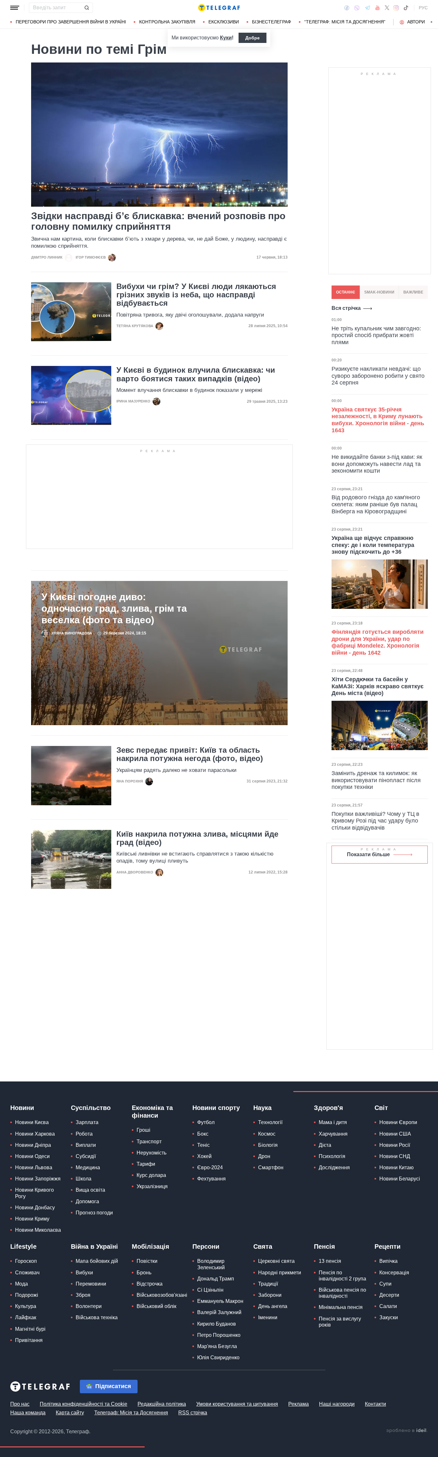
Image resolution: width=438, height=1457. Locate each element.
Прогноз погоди (94, 1212)
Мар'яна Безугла (217, 1346)
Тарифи (146, 1164)
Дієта (325, 1145)
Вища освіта (90, 1190)
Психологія (332, 1156)
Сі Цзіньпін (210, 1290)
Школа (83, 1178)
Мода (21, 1284)
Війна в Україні (94, 1246)
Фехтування (211, 1178)
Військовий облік (156, 1306)
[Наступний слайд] (431, 22)
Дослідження (334, 1167)
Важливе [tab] (413, 292)
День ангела (272, 1306)
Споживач (27, 1272)
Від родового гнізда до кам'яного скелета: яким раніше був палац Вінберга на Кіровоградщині (376, 504)
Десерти (389, 1295)
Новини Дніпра (33, 1145)
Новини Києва (32, 1122)
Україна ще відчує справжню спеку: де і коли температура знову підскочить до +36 (373, 545)
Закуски (388, 1317)
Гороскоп (26, 1261)
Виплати (86, 1145)
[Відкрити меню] (14, 7)
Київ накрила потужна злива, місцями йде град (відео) (197, 838)
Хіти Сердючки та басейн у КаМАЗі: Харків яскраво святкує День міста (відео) (378, 686)
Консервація (394, 1272)
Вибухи (84, 1272)
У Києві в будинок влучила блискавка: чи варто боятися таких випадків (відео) (195, 374)
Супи (385, 1284)
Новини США (395, 1134)
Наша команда (28, 1412)
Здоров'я (328, 1107)
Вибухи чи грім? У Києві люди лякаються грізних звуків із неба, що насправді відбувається (196, 295)
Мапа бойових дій (97, 1261)
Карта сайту (70, 1412)
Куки (226, 37)
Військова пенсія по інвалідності (342, 1293)
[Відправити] (86, 8)
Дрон (264, 1156)
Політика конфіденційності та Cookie (83, 1404)
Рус (423, 7)
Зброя (83, 1295)
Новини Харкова (35, 1134)
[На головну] (219, 7)
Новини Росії (394, 1145)
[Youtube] (378, 8)
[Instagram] (396, 7)
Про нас (19, 1404)
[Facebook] (346, 7)
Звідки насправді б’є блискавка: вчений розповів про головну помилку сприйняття (158, 221)
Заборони (270, 1295)
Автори (416, 21)
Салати (388, 1306)
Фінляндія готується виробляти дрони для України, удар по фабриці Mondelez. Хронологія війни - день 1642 (378, 642)
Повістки (147, 1261)
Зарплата (87, 1122)
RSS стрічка (192, 1412)
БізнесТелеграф (271, 21)
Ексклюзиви (223, 21)
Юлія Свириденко (218, 1357)
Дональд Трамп (215, 1278)
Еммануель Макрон (220, 1301)
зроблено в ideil (407, 1430)
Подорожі (26, 1295)
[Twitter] (387, 8)
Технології (270, 1122)
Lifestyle (23, 1246)
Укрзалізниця (152, 1186)
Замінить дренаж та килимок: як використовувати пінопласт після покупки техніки (376, 780)
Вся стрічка (346, 308)
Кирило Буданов (216, 1324)
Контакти (375, 1404)
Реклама (298, 1404)
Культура (25, 1306)
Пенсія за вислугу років (340, 1322)
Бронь (144, 1272)
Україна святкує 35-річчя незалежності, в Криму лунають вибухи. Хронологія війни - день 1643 (378, 420)
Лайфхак (25, 1317)
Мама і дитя (333, 1122)
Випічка (388, 1261)
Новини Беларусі (399, 1178)
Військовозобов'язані (162, 1295)
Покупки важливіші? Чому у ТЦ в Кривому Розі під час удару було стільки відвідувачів (375, 821)
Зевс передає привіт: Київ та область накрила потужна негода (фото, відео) (189, 754)
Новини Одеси (32, 1156)
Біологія (268, 1145)
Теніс (203, 1145)
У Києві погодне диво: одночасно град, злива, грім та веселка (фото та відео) (114, 608)
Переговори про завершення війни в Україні (71, 21)
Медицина (88, 1167)
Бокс (202, 1134)
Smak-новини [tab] (379, 292)
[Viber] (356, 8)
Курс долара (151, 1175)
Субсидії (86, 1156)
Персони (205, 1246)
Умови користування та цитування (237, 1404)
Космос (266, 1134)
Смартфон (270, 1167)
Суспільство (91, 1107)
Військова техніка (97, 1317)
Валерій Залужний (219, 1312)
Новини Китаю (396, 1167)
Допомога (87, 1201)
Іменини (267, 1317)
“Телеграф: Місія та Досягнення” (344, 21)
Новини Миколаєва (38, 1230)
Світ (381, 1107)
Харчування (333, 1134)
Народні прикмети (279, 1272)
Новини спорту (216, 1107)
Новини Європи (398, 1122)
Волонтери (89, 1306)
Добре (252, 37)
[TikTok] (406, 8)
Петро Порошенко (218, 1335)
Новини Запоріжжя (38, 1178)
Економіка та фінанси (152, 1111)
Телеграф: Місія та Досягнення (131, 1412)
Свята (262, 1246)
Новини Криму (32, 1218)
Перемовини (91, 1284)
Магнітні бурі (30, 1329)
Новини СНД (394, 1156)
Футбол (206, 1122)
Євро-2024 (210, 1167)
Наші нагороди (337, 1404)
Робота (84, 1134)
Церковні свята (276, 1261)
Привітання (29, 1340)
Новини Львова (33, 1167)
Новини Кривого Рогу (34, 1193)
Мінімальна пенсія (341, 1307)
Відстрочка (150, 1284)
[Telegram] (367, 7)
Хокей (204, 1156)
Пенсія (324, 1246)
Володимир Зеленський (211, 1264)
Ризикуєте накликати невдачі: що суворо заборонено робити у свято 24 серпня (378, 376)
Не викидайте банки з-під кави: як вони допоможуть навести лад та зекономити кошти (377, 464)
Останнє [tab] (345, 292)
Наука (262, 1107)
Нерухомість (151, 1152)
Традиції (268, 1284)
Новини (22, 1107)
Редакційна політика (162, 1404)
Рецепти (387, 1246)
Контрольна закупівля (167, 21)
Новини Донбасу (35, 1207)
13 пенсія (330, 1261)
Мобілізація (150, 1246)
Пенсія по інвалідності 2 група (342, 1275)
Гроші (143, 1130)
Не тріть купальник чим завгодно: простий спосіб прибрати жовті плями (376, 335)
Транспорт (149, 1141)
